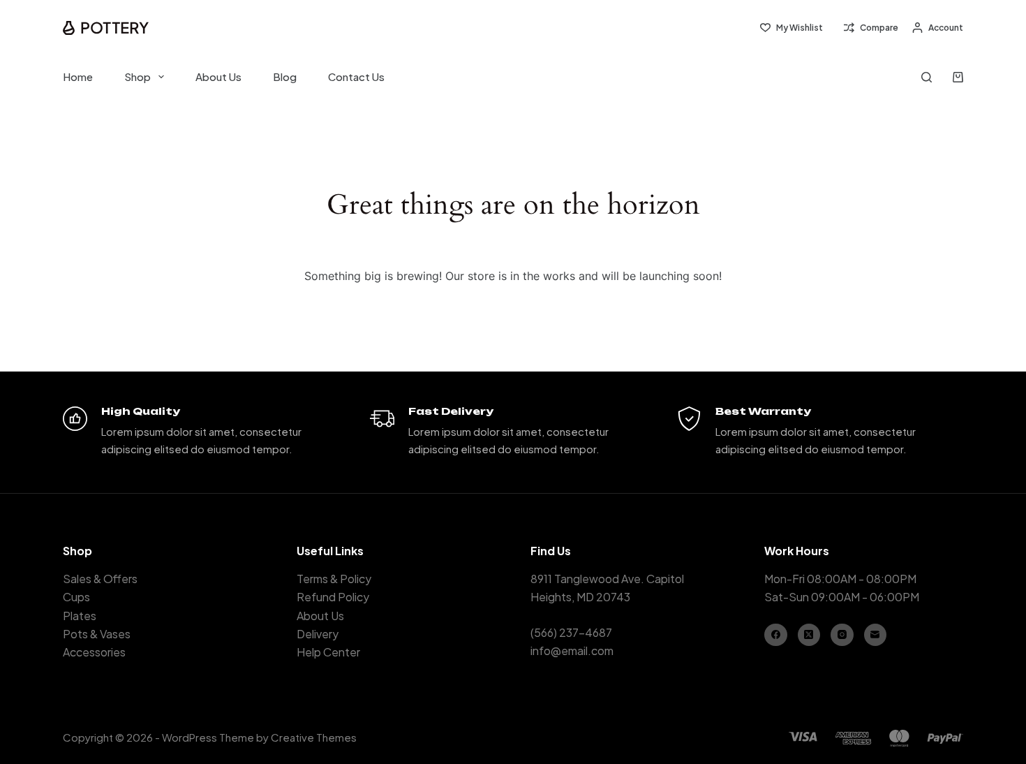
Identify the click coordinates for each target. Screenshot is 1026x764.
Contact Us (356, 76)
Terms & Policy (334, 578)
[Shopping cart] (958, 77)
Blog (285, 76)
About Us (218, 76)
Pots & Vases (97, 633)
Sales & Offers (100, 578)
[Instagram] (842, 635)
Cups (76, 596)
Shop (137, 76)
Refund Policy (333, 596)
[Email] (875, 635)
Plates (79, 615)
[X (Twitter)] (809, 635)
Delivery (318, 633)
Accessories (94, 652)
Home (78, 76)
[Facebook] (775, 635)
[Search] (926, 77)
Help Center (328, 652)
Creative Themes (314, 737)
